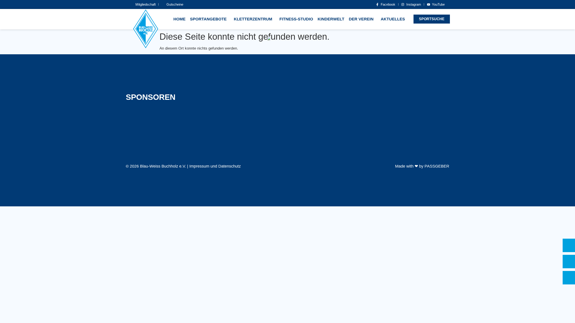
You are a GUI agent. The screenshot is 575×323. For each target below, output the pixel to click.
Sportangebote (208, 19)
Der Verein (361, 19)
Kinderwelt (331, 19)
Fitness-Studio (296, 19)
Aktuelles (393, 19)
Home (179, 19)
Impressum (199, 166)
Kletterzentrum (253, 19)
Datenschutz (229, 166)
